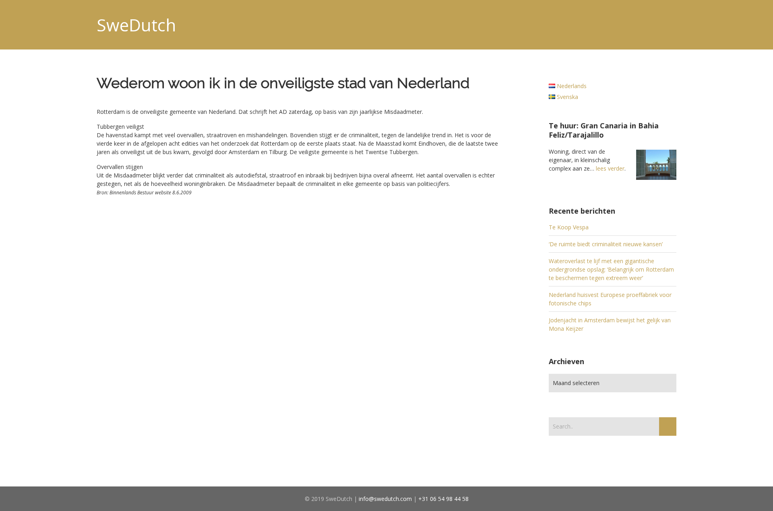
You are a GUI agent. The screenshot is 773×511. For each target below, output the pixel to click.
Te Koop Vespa (569, 227)
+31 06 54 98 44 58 (443, 499)
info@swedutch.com (385, 499)
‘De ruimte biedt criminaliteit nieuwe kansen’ (606, 244)
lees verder (610, 168)
